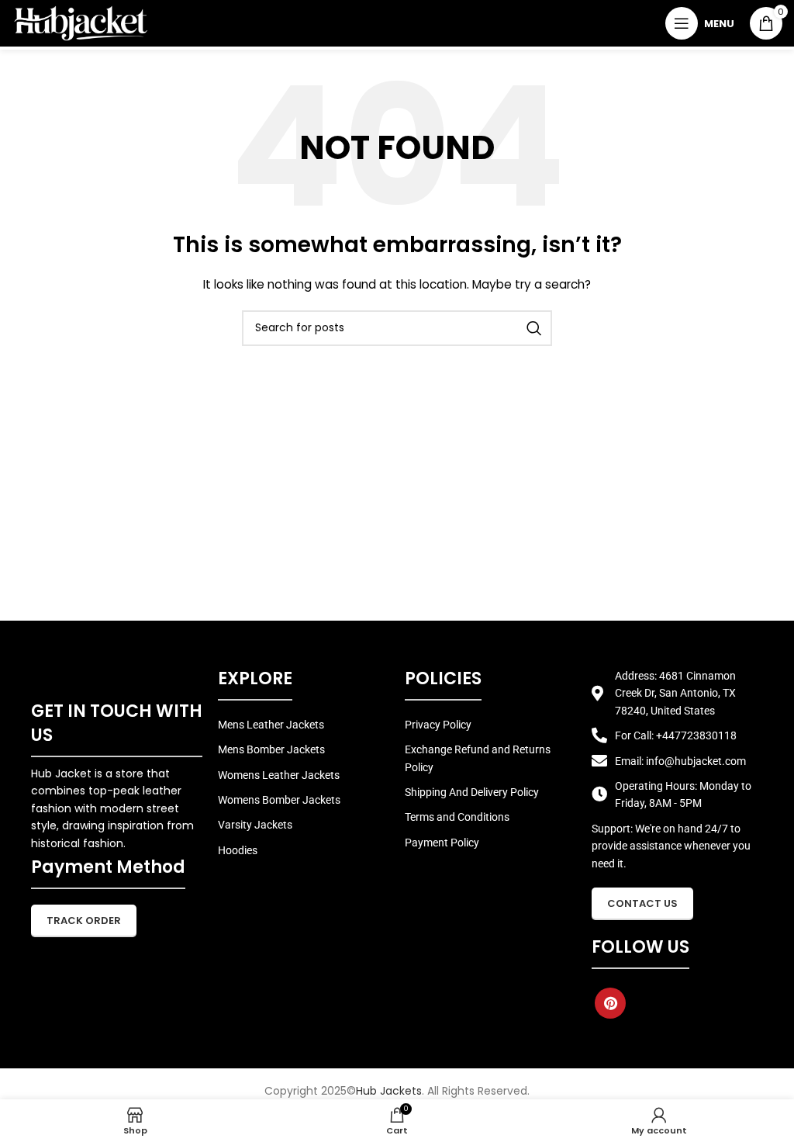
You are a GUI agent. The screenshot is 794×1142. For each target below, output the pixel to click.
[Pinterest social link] (610, 1003)
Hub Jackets (389, 1091)
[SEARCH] (534, 328)
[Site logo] (81, 22)
